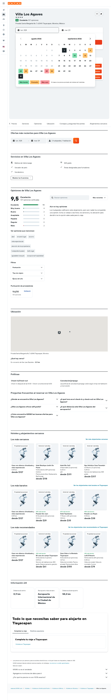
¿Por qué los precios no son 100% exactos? (29, 677)
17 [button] (20, 66)
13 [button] (36, 61)
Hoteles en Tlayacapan (23, 644)
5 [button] (31, 55)
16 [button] (52, 61)
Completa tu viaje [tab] (20, 631)
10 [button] (21, 61)
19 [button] (31, 66)
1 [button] (46, 50)
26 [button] (31, 71)
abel (13, 237)
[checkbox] (21, 293)
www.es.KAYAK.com (16, 688)
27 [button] (36, 71)
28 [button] (41, 71)
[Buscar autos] (4, 19)
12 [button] (31, 61)
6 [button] (36, 55)
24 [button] (21, 71)
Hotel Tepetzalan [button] (66, 514)
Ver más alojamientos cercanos (97, 439)
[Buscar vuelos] (4, 10)
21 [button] (41, 66)
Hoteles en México (57, 688)
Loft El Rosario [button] (89, 556)
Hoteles (27, 688)
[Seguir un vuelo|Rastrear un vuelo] (4, 30)
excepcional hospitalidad (35, 256)
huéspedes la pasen (18, 251)
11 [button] (26, 61)
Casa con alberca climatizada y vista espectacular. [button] (23, 466)
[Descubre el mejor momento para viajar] (4, 34)
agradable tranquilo (18, 256)
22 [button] (47, 66)
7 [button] (41, 55)
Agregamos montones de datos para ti (27, 673)
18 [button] (26, 66)
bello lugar (30, 251)
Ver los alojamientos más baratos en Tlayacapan (90, 485)
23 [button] (52, 66)
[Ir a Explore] (4, 25)
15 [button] (47, 61)
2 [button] (51, 50)
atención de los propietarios (21, 246)
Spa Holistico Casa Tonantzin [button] (94, 465)
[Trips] (4, 40)
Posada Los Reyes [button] (90, 514)
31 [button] (21, 76)
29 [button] (47, 71)
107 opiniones (33, 20)
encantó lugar (21, 237)
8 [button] (46, 55)
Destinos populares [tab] (37, 631)
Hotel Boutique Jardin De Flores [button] (45, 466)
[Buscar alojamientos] (4, 14)
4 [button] (25, 55)
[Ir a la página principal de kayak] (14, 3)
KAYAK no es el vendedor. (22, 669)
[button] (3, 3)
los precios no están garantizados (59, 663)
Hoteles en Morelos (72, 688)
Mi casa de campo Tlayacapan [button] (47, 556)
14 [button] (41, 61)
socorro (31, 237)
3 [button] (20, 55)
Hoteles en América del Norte (41, 688)
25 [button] (26, 71)
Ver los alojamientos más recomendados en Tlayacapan (88, 527)
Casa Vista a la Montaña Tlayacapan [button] (69, 554)
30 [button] (52, 71)
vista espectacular (18, 241)
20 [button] (36, 66)
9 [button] (51, 55)
